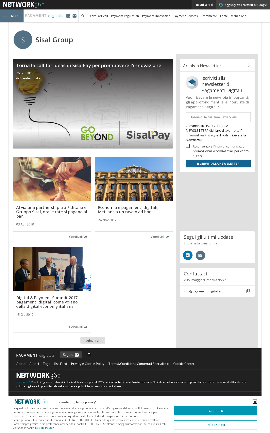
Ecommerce (209, 16)
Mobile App (238, 16)
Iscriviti (218, 163)
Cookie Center (183, 364)
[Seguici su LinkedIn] (188, 255)
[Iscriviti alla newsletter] (200, 255)
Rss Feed (60, 364)
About (20, 364)
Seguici (68, 354)
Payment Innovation (156, 16)
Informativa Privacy (201, 135)
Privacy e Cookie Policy (87, 364)
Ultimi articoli (98, 16)
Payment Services (186, 16)
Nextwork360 (25, 382)
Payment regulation (125, 16)
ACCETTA (216, 410)
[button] (12, 15)
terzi (199, 156)
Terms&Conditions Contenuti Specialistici (138, 364)
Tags (46, 364)
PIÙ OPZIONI (216, 424)
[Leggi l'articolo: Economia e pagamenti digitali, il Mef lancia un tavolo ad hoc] (134, 199)
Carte (224, 16)
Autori (34, 364)
